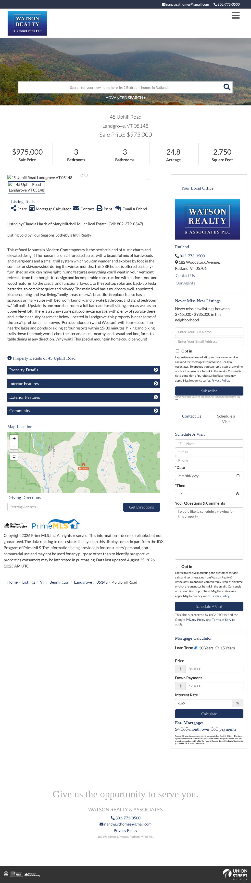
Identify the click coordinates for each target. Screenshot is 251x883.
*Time (180, 485)
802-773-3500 (228, 4)
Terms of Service (223, 620)
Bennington (59, 582)
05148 (102, 582)
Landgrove (83, 582)
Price (179, 660)
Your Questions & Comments (200, 503)
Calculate (209, 713)
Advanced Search (124, 97)
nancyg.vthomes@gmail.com (187, 4)
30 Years (205, 647)
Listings (28, 582)
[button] (227, 87)
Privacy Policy (220, 380)
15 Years (227, 647)
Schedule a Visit (226, 419)
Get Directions (141, 507)
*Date (180, 467)
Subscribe (209, 390)
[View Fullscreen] (14, 456)
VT (42, 582)
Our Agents (185, 283)
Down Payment (188, 677)
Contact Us (185, 275)
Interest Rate (186, 694)
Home (12, 582)
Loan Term (184, 647)
